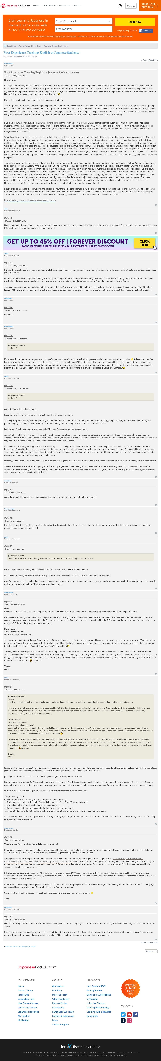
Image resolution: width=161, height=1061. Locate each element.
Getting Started (94, 990)
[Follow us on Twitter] (123, 1014)
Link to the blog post (13, 200)
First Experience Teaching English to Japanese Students (41, 52)
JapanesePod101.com (100, 1052)
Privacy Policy (71, 36)
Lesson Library (25, 990)
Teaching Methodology (98, 1007)
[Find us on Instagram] (129, 1020)
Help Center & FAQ (96, 986)
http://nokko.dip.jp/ (45, 861)
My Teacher (64, 6)
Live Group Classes (27, 1007)
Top (156, 205)
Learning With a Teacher (99, 1011)
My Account (92, 999)
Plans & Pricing (59, 1003)
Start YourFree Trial (149, 6)
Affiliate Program (60, 1024)
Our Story (57, 990)
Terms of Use (60, 36)
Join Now (135, 21)
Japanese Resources (28, 1011)
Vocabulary (49, 6)
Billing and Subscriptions (99, 994)
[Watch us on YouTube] (129, 1014)
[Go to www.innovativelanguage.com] (80, 1046)
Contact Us (92, 1016)
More (76, 6)
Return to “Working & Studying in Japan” (20, 946)
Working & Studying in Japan (56, 46)
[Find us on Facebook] (135, 1014)
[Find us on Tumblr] (123, 1020)
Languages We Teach (63, 1011)
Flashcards (23, 994)
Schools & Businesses (63, 1016)
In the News (58, 1007)
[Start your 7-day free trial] (130, 988)
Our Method (58, 986)
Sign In (131, 6)
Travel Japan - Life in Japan (30, 46)
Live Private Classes (28, 1003)
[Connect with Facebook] (146, 30)
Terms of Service (112, 1055)
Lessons (36, 6)
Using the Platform (96, 1003)
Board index (12, 46)
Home (21, 986)
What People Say (60, 999)
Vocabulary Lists (26, 999)
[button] (120, 5)
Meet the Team (59, 994)
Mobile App (23, 1020)
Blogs (55, 1020)
